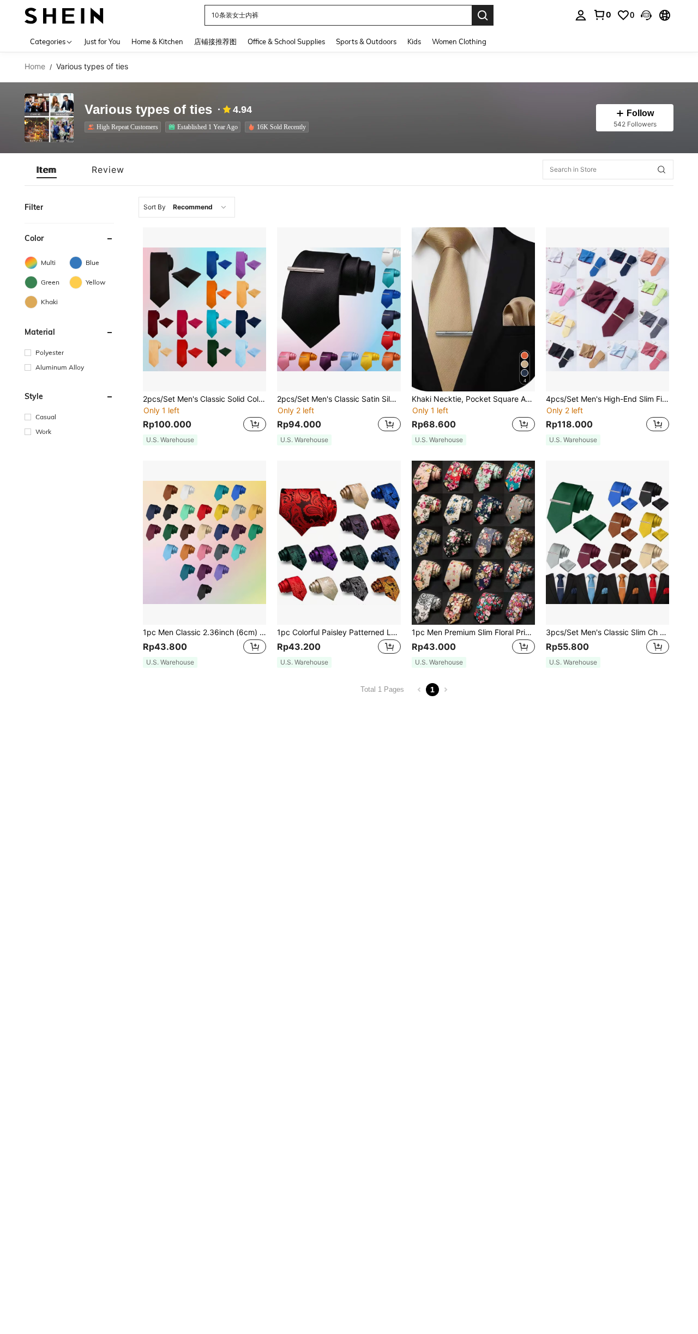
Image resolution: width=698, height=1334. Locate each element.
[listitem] (125, 127)
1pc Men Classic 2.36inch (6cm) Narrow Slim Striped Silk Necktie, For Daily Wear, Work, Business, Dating (204, 632)
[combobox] (186, 207)
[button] (646, 15)
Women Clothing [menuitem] (459, 41)
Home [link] (35, 66)
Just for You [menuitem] (102, 41)
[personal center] (580, 15)
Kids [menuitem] (414, 41)
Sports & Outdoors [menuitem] (366, 41)
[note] (170, 439)
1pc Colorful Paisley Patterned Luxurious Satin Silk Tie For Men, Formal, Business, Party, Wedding (338, 632)
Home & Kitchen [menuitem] (157, 41)
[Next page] (445, 689)
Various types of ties (148, 110)
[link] (602, 14)
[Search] (483, 15)
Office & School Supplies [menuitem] (286, 41)
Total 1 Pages (382, 689)
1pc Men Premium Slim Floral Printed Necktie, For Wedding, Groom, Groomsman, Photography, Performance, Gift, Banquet (473, 632)
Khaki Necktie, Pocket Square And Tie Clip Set (473, 399)
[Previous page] (419, 689)
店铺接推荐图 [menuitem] (215, 41)
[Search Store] (661, 169)
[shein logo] (64, 15)
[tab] (47, 169)
